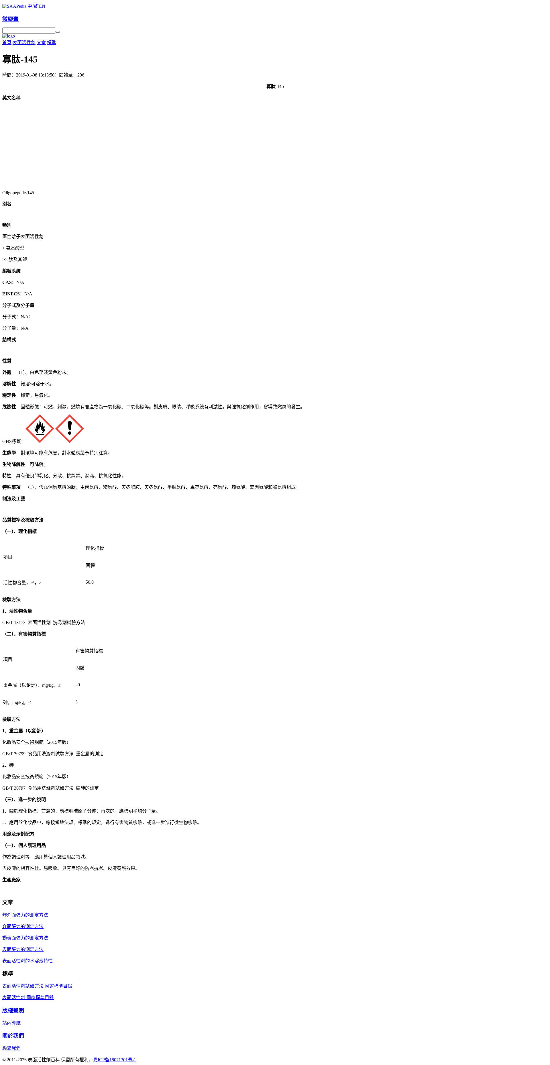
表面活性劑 (24, 42)
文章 (41, 42)
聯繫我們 (11, 1048)
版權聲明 (13, 1010)
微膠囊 (10, 19)
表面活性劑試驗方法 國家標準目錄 (37, 986)
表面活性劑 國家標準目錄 (28, 997)
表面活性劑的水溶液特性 (27, 960)
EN (42, 6)
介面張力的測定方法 (23, 926)
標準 (51, 42)
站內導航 (11, 1023)
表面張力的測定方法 (23, 949)
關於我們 (13, 1036)
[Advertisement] (275, 145)
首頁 (6, 42)
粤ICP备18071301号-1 (114, 1059)
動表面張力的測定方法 (25, 937)
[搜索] (57, 32)
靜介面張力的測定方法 (25, 915)
